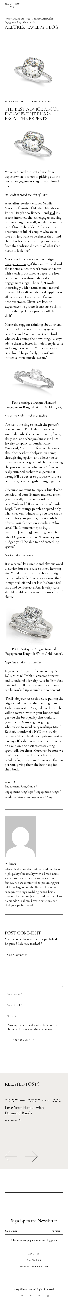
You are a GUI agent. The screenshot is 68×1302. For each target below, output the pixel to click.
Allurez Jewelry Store (34, 1266)
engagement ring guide (20, 786)
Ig (47, 1295)
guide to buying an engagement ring (29, 797)
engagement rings (47, 792)
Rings (45, 1100)
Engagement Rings (21, 18)
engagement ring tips (19, 792)
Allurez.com (26, 1289)
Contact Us (34, 1260)
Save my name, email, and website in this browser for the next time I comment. (32, 1027)
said (52, 213)
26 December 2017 (15, 102)
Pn (30, 1295)
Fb (39, 1295)
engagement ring (27, 181)
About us (34, 1254)
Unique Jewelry (57, 1100)
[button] (11, 1156)
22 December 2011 (12, 1100)
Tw (21, 1295)
